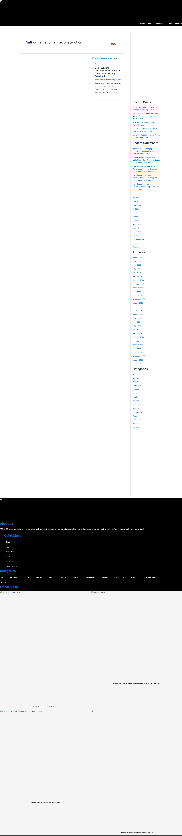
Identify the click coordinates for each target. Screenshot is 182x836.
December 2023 (139, 345)
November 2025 (139, 291)
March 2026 (137, 276)
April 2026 (137, 272)
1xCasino (136, 175)
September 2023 (139, 356)
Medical (136, 228)
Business (98, 64)
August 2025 (138, 303)
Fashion (136, 209)
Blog (149, 23)
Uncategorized (138, 239)
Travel (135, 236)
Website (136, 247)
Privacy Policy (11, 566)
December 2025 (139, 288)
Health (135, 217)
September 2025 (139, 299)
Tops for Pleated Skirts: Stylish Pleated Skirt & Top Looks (136, 832)
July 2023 (137, 364)
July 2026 (137, 261)
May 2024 (137, 326)
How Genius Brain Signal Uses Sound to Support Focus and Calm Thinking (147, 160)
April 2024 (137, 329)
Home (142, 23)
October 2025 (138, 295)
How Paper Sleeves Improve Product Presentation (45, 802)
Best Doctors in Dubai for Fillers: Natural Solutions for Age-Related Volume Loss (146, 116)
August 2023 (138, 360)
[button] (159, 23)
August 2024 (138, 314)
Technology (137, 232)
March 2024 (137, 333)
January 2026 (138, 284)
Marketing (137, 224)
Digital (135, 201)
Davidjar (136, 166)
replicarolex (137, 149)
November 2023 (139, 348)
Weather (136, 243)
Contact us (9, 552)
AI (133, 194)
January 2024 (138, 341)
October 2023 (138, 352)
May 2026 (137, 269)
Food (135, 213)
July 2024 (137, 318)
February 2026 (138, 280)
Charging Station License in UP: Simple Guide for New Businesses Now (146, 151)
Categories (159, 23)
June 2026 (137, 265)
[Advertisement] (147, 66)
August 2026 (138, 257)
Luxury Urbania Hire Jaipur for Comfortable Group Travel (45, 707)
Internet (136, 220)
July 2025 (137, 307)
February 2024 (138, 337)
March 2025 (137, 310)
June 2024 (137, 322)
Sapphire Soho (138, 157)
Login (170, 23)
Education (137, 205)
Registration (10, 561)
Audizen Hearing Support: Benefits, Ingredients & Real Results (145, 186)
